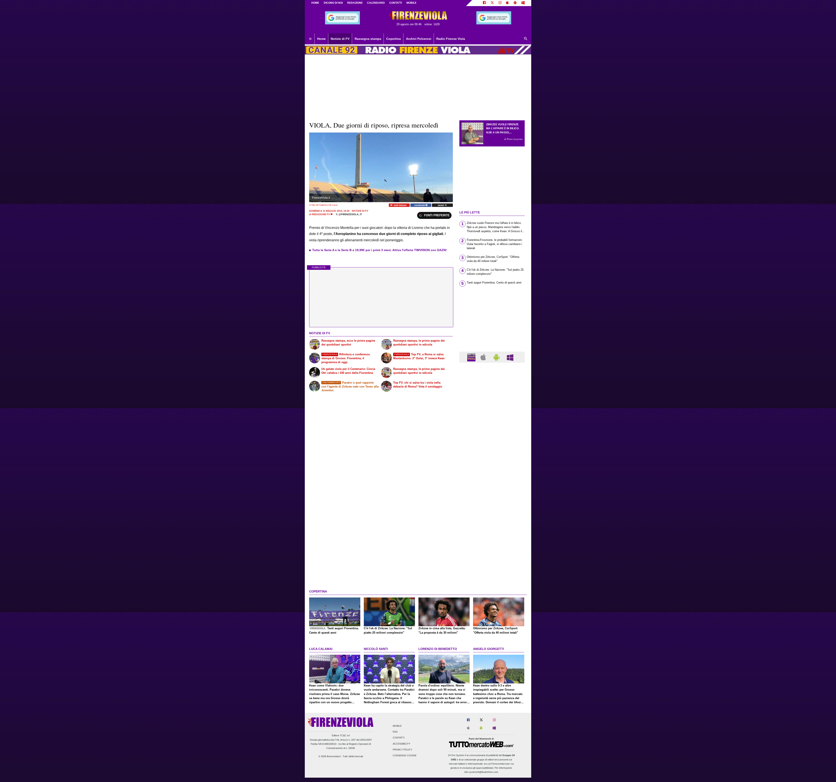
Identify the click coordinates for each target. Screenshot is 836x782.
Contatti (399, 738)
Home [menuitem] (321, 38)
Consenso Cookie (404, 755)
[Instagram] (500, 3)
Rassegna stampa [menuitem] (368, 38)
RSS (395, 732)
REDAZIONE (355, 3)
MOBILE (411, 3)
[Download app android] (515, 3)
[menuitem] (310, 39)
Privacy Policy (402, 749)
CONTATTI (395, 3)
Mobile (397, 726)
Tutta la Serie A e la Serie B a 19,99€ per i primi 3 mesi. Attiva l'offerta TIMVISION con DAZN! (379, 250)
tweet (441, 205)
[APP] (472, 357)
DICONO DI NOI (333, 3)
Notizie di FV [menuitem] (340, 38)
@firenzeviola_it (350, 214)
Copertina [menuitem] (393, 38)
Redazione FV (321, 214)
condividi (420, 205)
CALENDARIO (376, 3)
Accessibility (401, 743)
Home (315, 3)
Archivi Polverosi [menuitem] (418, 38)
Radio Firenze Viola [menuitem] (450, 38)
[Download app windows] (523, 3)
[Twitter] (492, 3)
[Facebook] (484, 3)
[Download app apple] (507, 3)
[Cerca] (525, 39)
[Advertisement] (492, 535)
